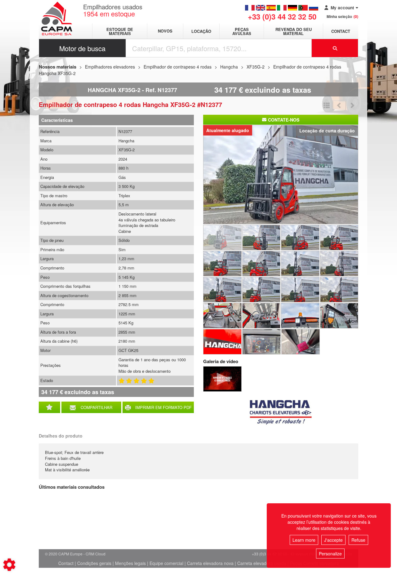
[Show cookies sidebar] (9, 564)
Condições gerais (94, 563)
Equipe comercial (166, 563)
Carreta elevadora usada (261, 563)
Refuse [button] (358, 540)
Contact (340, 31)
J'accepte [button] (333, 540)
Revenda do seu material (293, 31)
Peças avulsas (241, 31)
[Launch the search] (335, 48)
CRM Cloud (95, 553)
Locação (201, 31)
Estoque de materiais (119, 31)
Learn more (303, 540)
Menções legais (130, 563)
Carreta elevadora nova (210, 563)
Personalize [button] (330, 553)
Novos (165, 31)
